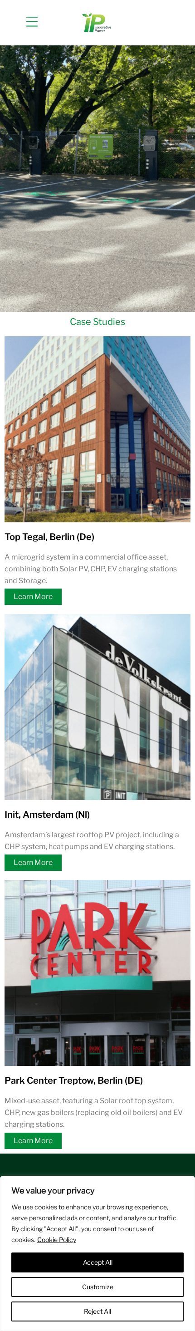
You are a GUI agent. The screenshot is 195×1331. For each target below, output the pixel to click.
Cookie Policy (56, 1239)
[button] (32, 22)
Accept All (97, 1262)
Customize (97, 1287)
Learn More (33, 596)
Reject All (97, 1311)
